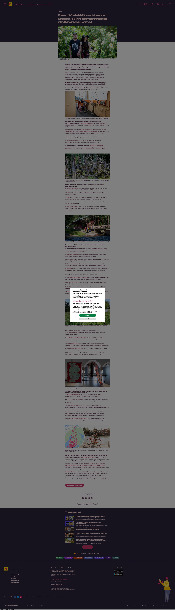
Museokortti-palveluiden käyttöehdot (82, 301)
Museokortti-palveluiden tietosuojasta (83, 300)
